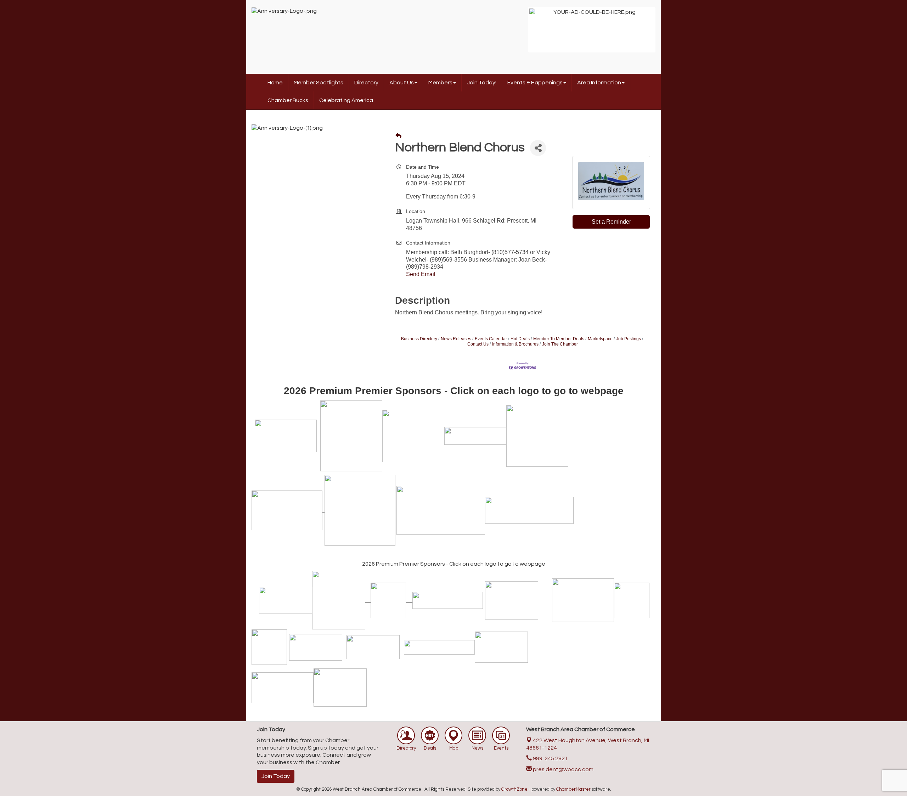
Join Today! (481, 82)
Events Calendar (491, 338)
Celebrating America (346, 100)
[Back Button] (398, 136)
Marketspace (600, 338)
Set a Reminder (611, 222)
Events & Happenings (535, 82)
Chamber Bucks (287, 100)
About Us (401, 82)
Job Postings (628, 338)
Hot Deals (520, 338)
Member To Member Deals (558, 338)
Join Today (275, 776)
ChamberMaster (573, 789)
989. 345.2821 (550, 758)
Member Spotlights (318, 82)
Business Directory (419, 338)
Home (275, 82)
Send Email (420, 274)
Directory (366, 82)
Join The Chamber (560, 344)
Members (440, 82)
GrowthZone (514, 789)
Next (665, 33)
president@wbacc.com (562, 769)
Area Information (599, 82)
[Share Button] (538, 148)
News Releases (456, 338)
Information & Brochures (515, 344)
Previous (519, 33)
